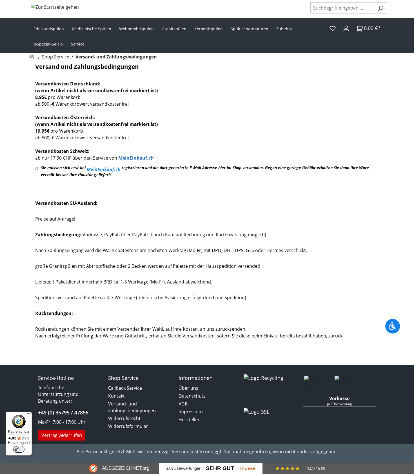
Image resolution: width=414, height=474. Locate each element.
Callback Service (125, 388)
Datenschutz (192, 396)
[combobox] (342, 7)
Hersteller (189, 419)
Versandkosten (188, 451)
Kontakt (116, 396)
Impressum (191, 412)
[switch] (19, 449)
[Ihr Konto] (346, 28)
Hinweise (246, 468)
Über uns (188, 388)
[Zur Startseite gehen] (55, 6)
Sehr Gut (220, 468)
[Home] (33, 57)
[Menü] (28, 415)
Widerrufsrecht (124, 418)
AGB (183, 404)
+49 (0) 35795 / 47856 (63, 412)
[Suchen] (380, 7)
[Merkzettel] (332, 28)
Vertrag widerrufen (61, 435)
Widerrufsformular (128, 426)
